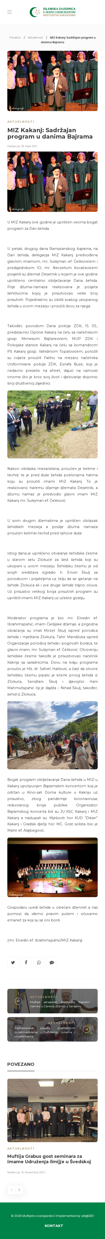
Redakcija (13, 146)
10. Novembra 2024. (33, 1172)
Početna (15, 37)
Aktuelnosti (35, 37)
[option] (52, 1127)
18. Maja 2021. (29, 146)
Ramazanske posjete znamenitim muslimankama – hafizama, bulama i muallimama (45, 1032)
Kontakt (54, 1226)
